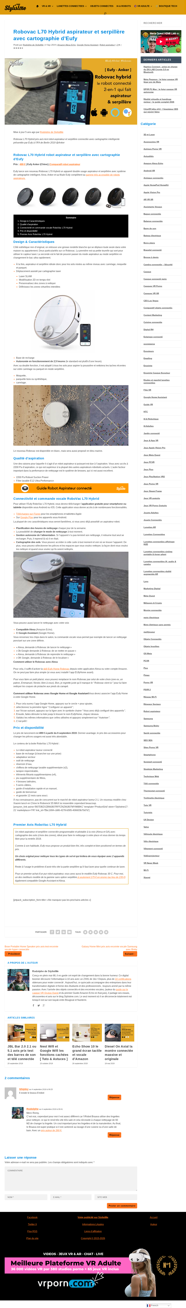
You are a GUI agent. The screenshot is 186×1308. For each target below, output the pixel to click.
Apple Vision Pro (152, 192)
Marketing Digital (152, 588)
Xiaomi (147, 877)
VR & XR (46, 6)
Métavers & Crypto (153, 603)
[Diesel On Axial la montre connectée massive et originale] (119, 1033)
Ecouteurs (149, 351)
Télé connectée (151, 783)
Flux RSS (32, 1231)
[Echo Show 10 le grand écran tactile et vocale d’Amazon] (87, 1033)
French (154, 1305)
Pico (146, 668)
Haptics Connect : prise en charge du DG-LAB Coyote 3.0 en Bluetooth (160, 69)
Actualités (149, 156)
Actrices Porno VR (153, 149)
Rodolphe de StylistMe (33, 45)
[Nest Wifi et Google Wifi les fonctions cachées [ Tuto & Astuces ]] (54, 1033)
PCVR (146, 661)
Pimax (147, 675)
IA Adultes (149, 426)
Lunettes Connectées (154, 534)
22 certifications (123, 979)
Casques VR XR (151, 293)
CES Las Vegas (151, 301)
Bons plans (149, 243)
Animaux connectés (153, 178)
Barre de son (150, 228)
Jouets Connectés (153, 520)
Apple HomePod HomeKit (156, 185)
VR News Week (151, 863)
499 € (22, 164)
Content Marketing (153, 315)
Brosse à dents (151, 257)
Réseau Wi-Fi (150, 697)
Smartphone (150, 755)
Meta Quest (149, 596)
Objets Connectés (152, 639)
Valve (146, 827)
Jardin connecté (152, 433)
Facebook (32, 1217)
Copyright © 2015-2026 (93, 1238)
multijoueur (149, 632)
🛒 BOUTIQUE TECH (166, 6)
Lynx (146, 581)
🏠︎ (37, 6)
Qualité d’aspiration (28, 224)
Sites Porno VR (151, 747)
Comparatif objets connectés (158, 308)
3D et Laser (149, 134)
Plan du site (32, 1238)
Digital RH (148, 329)
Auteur (153, 1224)
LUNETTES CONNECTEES (70, 6)
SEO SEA (148, 740)
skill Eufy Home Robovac (56, 669)
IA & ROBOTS (124, 6)
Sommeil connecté (153, 762)
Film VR (147, 390)
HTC (146, 411)
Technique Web (151, 776)
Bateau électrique (152, 235)
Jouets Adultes (151, 513)
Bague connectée (152, 214)
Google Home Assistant (87, 45)
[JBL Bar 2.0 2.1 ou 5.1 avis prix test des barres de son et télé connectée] (22, 1033)
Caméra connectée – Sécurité (158, 264)
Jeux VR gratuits (152, 498)
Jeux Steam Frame (153, 491)
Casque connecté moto (155, 279)
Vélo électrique (151, 841)
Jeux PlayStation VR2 (154, 476)
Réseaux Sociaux (152, 704)
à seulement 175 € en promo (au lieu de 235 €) (101, 877)
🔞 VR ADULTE (142, 6)
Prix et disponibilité (27, 231)
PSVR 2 (147, 689)
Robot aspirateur (107, 45)
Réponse (114, 1097)
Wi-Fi (146, 870)
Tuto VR (147, 805)
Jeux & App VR (151, 440)
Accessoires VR (151, 142)
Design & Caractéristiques (31, 221)
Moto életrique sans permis (157, 624)
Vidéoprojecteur (151, 856)
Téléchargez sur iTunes (28, 514)
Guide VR (148, 404)
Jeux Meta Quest (152, 455)
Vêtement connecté (153, 848)
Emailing (148, 358)
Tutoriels (148, 812)
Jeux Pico (148, 469)
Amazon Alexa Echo (66, 45)
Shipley (23, 1089)
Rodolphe (32, 1108)
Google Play (26, 517)
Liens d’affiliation (93, 1231)
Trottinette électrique (154, 798)
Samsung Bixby (151, 726)
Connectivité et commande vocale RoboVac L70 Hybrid (45, 227)
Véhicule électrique (153, 834)
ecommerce (149, 344)
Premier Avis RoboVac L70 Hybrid (35, 234)
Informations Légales (93, 1224)
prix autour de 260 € (51, 1130)
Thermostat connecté (154, 791)
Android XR (149, 170)
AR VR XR (148, 199)
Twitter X (32, 1224)
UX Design (149, 819)
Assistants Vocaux (153, 207)
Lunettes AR (150, 527)
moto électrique (151, 617)
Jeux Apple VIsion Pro (154, 448)
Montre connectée (153, 610)
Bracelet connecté (153, 250)
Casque (147, 272)
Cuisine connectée (153, 322)
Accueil (154, 1217)
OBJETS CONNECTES (101, 6)
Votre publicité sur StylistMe (93, 1217)
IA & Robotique (151, 419)
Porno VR (148, 682)
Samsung (148, 718)
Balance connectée (153, 221)
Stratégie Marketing (153, 769)
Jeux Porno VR (151, 484)
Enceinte (148, 365)
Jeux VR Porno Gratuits (155, 505)
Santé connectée (152, 733)
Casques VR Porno (153, 286)
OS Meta (148, 653)
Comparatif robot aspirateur (65, 164)
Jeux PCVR (149, 462)
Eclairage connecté (153, 337)
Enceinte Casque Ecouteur (157, 373)
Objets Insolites (151, 646)
